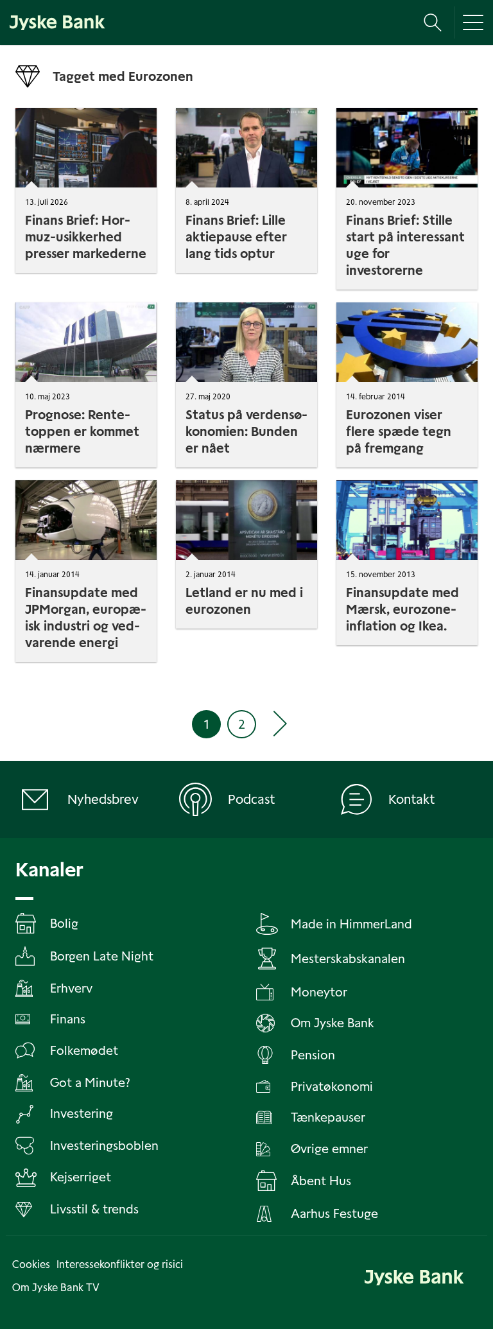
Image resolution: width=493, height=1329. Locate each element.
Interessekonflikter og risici (119, 1264)
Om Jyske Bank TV (55, 1287)
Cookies (31, 1264)
